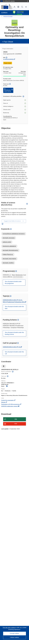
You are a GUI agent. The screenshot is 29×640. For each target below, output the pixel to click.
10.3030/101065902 (8, 59)
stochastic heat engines (9, 258)
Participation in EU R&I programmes (12, 404)
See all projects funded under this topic (14, 307)
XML (16, 419)
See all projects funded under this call (14, 352)
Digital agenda (7, 100)
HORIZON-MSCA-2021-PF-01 (12, 347)
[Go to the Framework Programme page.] (15, 22)
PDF (16, 423)
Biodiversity (6, 112)
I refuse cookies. (14, 637)
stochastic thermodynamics (10, 250)
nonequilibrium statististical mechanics (14, 233)
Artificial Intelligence (8, 106)
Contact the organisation (9, 400)
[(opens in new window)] (6, 6)
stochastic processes (9, 238)
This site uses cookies (9, 627)
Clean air (5, 103)
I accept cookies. (14, 633)
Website (5, 402)
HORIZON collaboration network (11, 406)
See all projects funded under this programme (13, 282)
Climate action (6, 109)
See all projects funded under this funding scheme (14, 333)
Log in (14, 7)
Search (22, 7)
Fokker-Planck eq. (8, 254)
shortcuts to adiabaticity (9, 246)
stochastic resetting (8, 262)
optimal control (7, 242)
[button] (18, 7)
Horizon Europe (7, 16)
